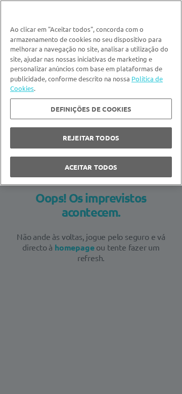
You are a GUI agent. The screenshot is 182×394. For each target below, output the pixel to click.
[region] (91, 92)
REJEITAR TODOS (91, 137)
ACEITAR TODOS (91, 167)
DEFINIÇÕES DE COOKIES (91, 109)
